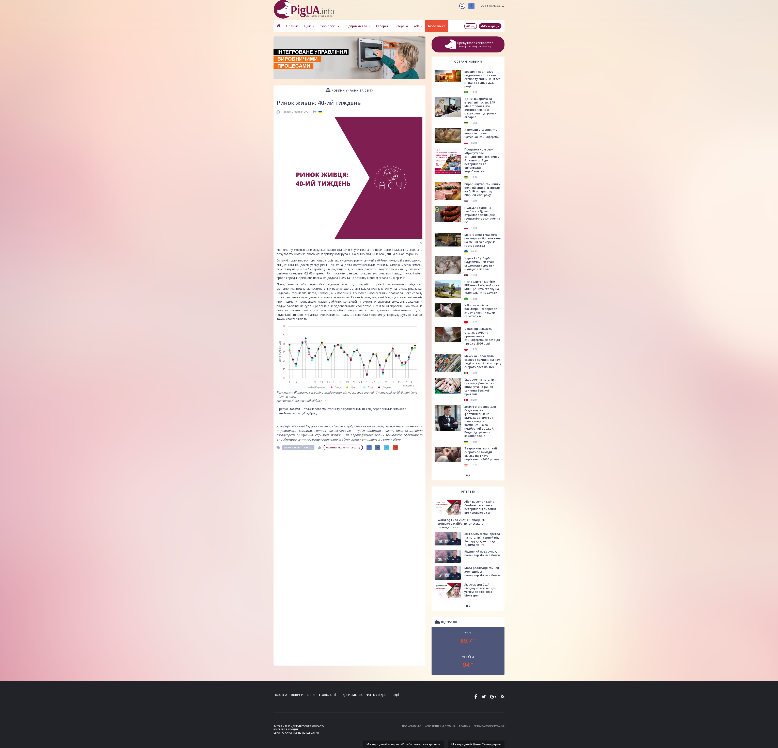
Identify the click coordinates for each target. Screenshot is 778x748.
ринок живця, (292, 447)
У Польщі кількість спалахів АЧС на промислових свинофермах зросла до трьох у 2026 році (482, 336)
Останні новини (468, 61)
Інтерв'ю (401, 26)
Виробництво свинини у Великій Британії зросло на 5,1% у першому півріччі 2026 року (482, 189)
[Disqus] (349, 503)
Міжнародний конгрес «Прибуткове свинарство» (403, 744)
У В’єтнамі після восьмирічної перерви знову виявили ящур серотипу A (480, 310)
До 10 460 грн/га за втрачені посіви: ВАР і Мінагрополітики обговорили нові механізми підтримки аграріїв (480, 108)
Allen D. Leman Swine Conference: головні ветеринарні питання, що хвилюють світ (480, 507)
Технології (328, 26)
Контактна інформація (440, 726)
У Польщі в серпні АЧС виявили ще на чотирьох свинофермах (481, 133)
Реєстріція (491, 26)
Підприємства (356, 26)
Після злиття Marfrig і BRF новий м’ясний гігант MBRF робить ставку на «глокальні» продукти (482, 287)
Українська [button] (490, 6)
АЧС (417, 26)
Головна (280, 695)
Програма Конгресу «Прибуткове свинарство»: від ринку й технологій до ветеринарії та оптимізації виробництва (481, 160)
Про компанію (411, 726)
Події (394, 695)
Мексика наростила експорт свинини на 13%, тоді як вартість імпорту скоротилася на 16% (482, 361)
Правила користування (489, 726)
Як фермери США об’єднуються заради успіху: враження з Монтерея (480, 590)
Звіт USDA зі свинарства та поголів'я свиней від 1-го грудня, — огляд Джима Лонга (482, 539)
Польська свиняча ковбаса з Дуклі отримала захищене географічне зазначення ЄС (482, 215)
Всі (468, 475)
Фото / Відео (376, 695)
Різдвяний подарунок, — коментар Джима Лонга (482, 553)
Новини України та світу (352, 90)
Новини (292, 26)
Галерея (382, 26)
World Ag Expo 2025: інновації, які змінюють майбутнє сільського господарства (462, 523)
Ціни (308, 26)
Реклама (464, 726)
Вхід (471, 26)
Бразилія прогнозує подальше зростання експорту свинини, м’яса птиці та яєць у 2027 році (482, 79)
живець (308, 447)
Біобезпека (436, 26)
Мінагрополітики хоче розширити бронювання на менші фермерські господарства (482, 240)
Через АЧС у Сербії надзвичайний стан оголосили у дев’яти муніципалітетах (479, 263)
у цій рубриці (307, 413)
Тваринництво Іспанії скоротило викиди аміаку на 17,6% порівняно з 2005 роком (481, 453)
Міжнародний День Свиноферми (476, 744)
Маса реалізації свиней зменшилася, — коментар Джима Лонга (482, 571)
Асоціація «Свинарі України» (298, 426)
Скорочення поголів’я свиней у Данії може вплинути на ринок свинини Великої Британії (480, 387)
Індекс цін (449, 622)
